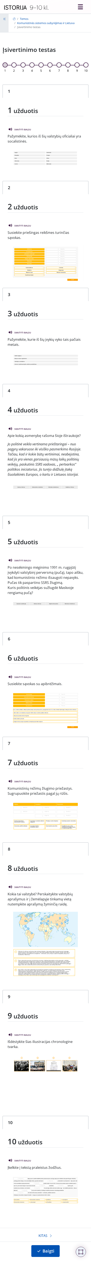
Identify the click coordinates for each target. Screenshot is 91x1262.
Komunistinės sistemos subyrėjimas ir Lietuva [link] (45, 23)
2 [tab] (14, 71)
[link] (26, 7)
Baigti (48, 1251)
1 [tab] (5, 71)
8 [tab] (68, 71)
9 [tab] (77, 71)
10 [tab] (86, 71)
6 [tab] (50, 71)
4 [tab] (32, 71)
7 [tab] (59, 71)
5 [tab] (41, 71)
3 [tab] (23, 71)
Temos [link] (24, 19)
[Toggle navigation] (80, 7)
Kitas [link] (43, 1235)
